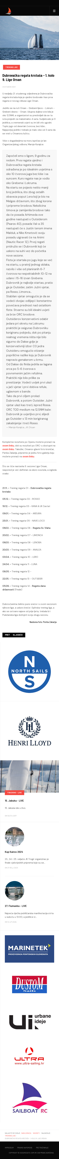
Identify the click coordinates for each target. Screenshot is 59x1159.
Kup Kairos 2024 (14, 851)
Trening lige (11, 67)
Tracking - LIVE (14, 793)
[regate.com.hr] (8, 11)
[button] (54, 11)
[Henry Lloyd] (29, 730)
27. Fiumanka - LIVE (16, 905)
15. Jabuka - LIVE (14, 800)
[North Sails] (29, 671)
